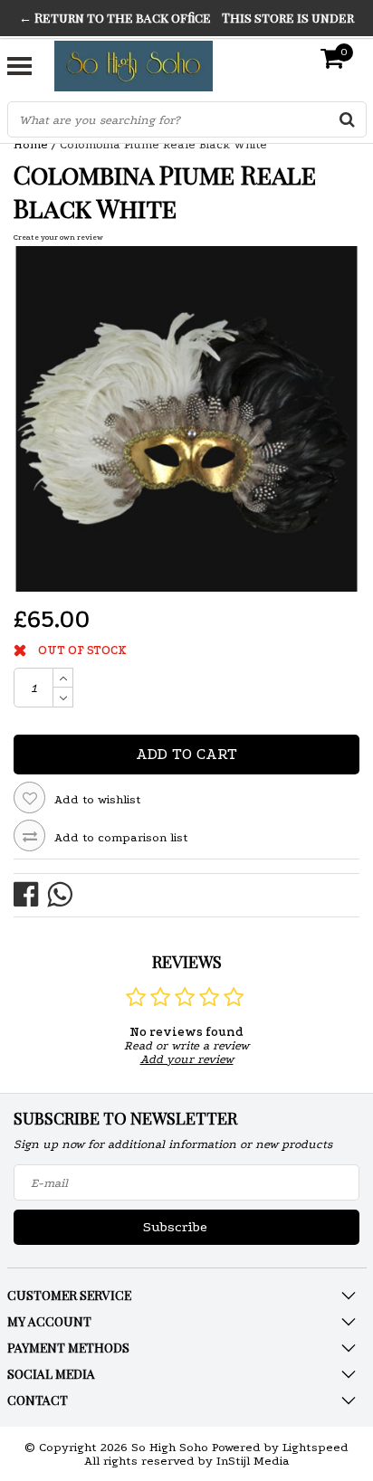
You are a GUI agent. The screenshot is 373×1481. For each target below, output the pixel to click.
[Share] (30, 893)
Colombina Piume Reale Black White (163, 144)
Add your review (187, 1059)
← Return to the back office (115, 17)
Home (31, 144)
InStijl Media (253, 1460)
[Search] (347, 119)
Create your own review (58, 237)
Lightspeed (315, 1447)
